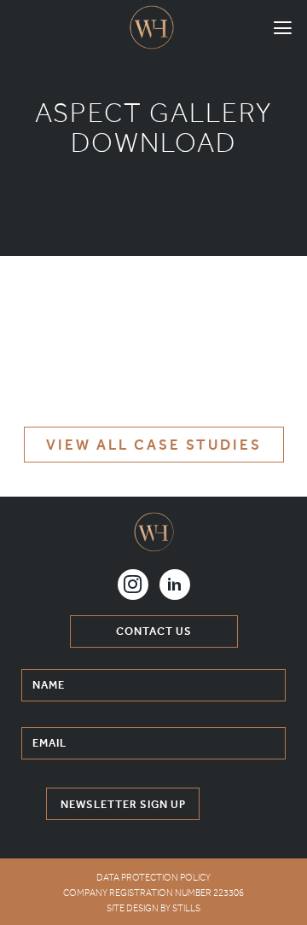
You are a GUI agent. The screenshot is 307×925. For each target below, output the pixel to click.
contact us (154, 631)
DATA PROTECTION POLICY (153, 877)
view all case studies (154, 444)
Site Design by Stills (153, 908)
